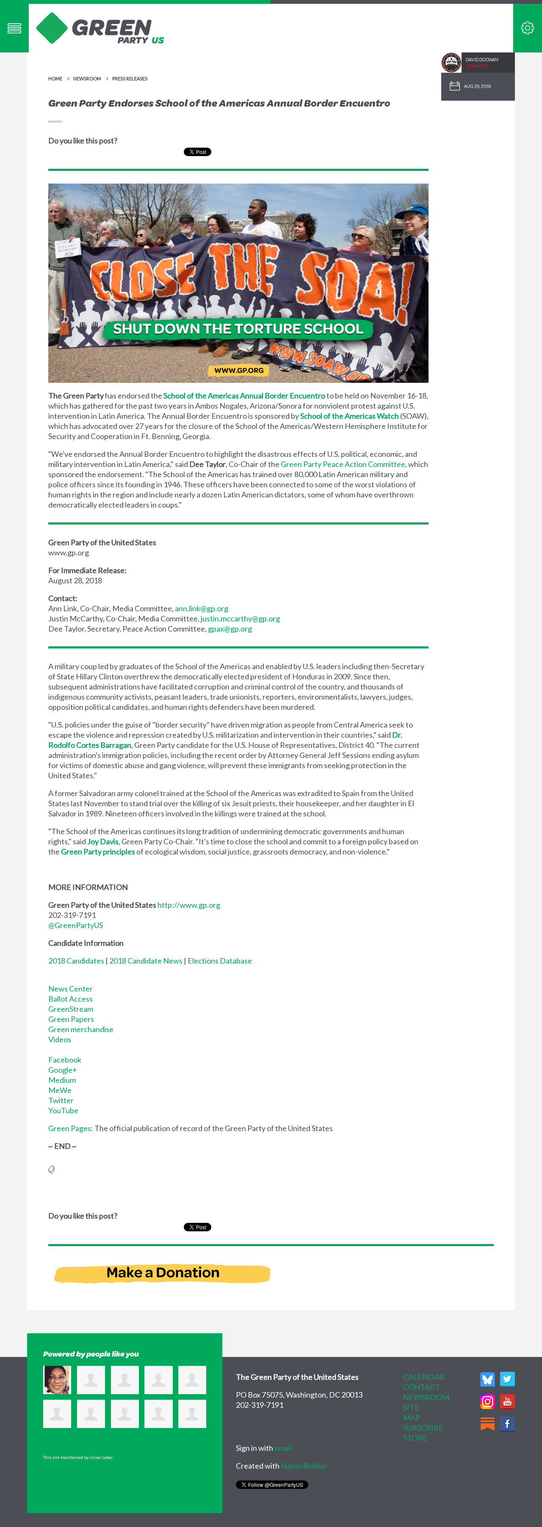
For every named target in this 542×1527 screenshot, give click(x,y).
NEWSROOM (426, 1397)
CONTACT (421, 1387)
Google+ (62, 1069)
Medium (62, 1080)
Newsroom (87, 78)
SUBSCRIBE (423, 1427)
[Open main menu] (14, 28)
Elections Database (220, 960)
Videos (59, 1039)
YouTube (63, 1110)
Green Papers (71, 1019)
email (283, 1448)
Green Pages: (70, 1128)
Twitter (61, 1100)
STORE (415, 1437)
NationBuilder (304, 1465)
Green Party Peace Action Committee (343, 464)
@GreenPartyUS (75, 925)
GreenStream (70, 1008)
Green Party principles (98, 851)
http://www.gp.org (189, 904)
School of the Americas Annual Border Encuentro (244, 395)
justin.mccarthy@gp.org (240, 618)
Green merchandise (80, 1029)
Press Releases (129, 78)
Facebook (64, 1059)
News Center (70, 988)
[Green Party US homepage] (100, 27)
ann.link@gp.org (201, 608)
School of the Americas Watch (349, 415)
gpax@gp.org (230, 628)
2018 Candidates (76, 960)
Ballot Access (70, 998)
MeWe (60, 1090)
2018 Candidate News (146, 960)
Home (55, 78)
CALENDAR (423, 1376)
